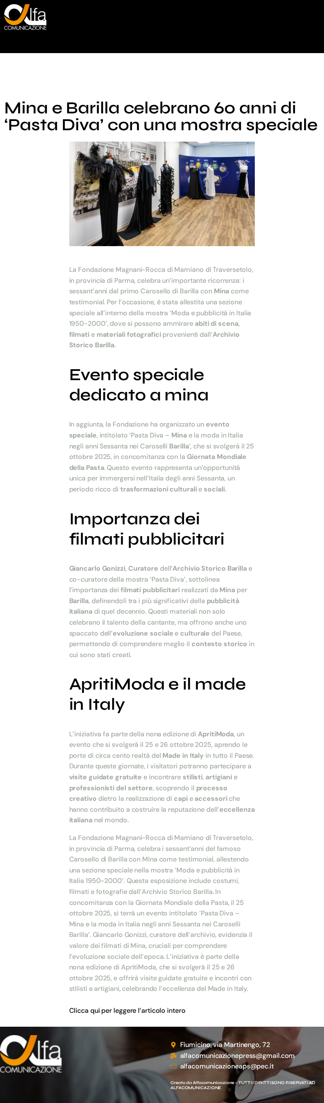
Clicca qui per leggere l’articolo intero (127, 1010)
